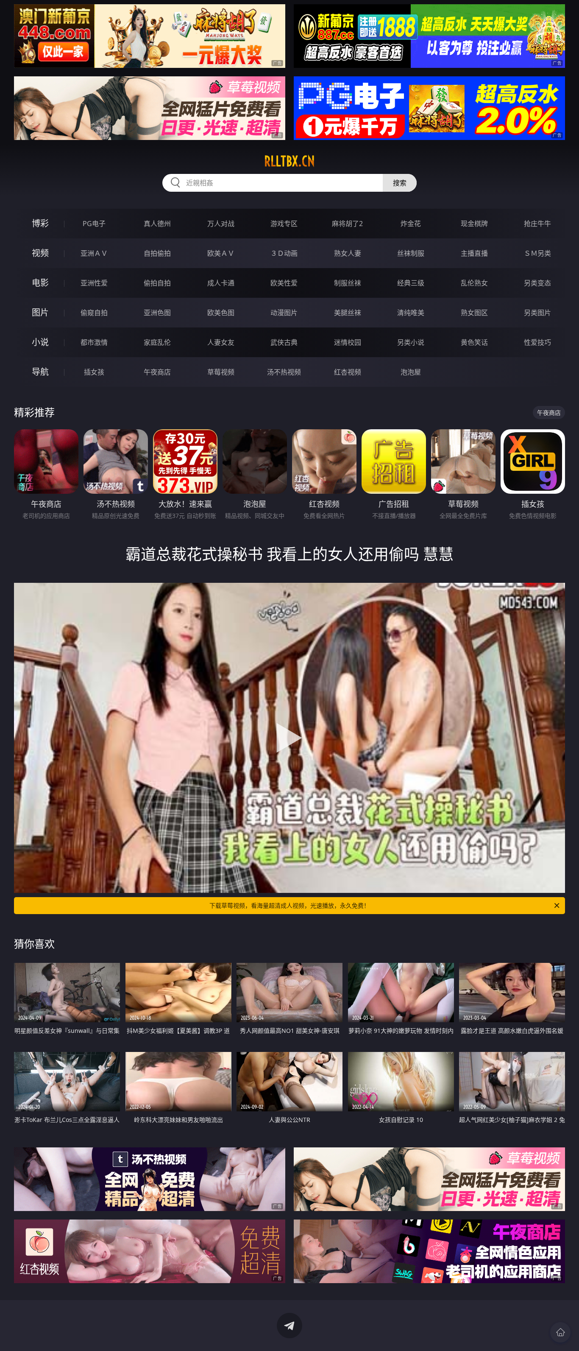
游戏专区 (284, 223)
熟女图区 (474, 312)
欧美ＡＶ (220, 253)
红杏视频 (347, 372)
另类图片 (537, 312)
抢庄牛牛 (537, 223)
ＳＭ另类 (537, 253)
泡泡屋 (411, 372)
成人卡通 (220, 283)
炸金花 (411, 223)
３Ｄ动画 (284, 253)
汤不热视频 (284, 372)
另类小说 (410, 342)
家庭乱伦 (157, 342)
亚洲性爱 (94, 283)
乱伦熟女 (474, 283)
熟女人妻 (347, 253)
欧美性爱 (284, 283)
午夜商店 (157, 372)
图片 (40, 312)
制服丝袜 (347, 283)
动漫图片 (284, 312)
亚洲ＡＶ (94, 253)
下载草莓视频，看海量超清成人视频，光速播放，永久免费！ (289, 905)
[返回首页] (560, 1332)
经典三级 (410, 283)
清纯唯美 (410, 312)
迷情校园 (347, 342)
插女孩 (94, 372)
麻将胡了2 (347, 223)
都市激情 (94, 342)
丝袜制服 (410, 253)
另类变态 (537, 283)
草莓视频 (220, 372)
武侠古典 (284, 342)
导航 (40, 372)
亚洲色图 (157, 312)
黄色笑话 (474, 342)
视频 (40, 253)
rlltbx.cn (289, 161)
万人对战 (220, 223)
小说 (40, 342)
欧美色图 (220, 312)
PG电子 (94, 223)
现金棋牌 (474, 223)
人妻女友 (220, 342)
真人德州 (157, 223)
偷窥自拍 (94, 312)
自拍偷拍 (157, 253)
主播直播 (474, 253)
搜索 (399, 182)
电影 (40, 282)
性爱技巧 (537, 342)
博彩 (40, 223)
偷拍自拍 (157, 283)
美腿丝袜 (347, 312)
